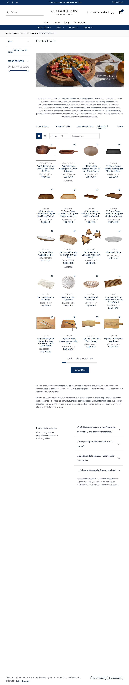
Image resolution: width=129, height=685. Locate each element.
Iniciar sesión (112, 12)
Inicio (8, 33)
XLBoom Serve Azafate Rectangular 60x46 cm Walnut (113, 213)
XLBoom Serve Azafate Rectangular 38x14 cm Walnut (90, 213)
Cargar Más (79, 370)
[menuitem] (46, 22)
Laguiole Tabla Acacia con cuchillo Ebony (68, 341)
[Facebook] (12, 2)
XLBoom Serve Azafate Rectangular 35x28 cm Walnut (45, 213)
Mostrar (54, 136)
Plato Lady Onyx (113, 252)
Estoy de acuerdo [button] (115, 678)
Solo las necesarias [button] (98, 678)
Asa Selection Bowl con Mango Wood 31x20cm (46, 168)
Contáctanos (117, 2)
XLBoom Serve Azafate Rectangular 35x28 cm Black (113, 168)
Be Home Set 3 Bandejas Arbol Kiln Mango (91, 254)
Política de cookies (22, 681)
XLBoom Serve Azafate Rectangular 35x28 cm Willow (68, 213)
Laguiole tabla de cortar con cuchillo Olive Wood (113, 299)
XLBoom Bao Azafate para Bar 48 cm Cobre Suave (91, 168)
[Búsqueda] (7, 12)
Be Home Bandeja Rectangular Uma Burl (68, 254)
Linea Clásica (32, 33)
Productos (18, 33)
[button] (37, 127)
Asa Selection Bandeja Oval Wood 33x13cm (68, 168)
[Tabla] (39, 136)
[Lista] (44, 136)
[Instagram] (8, 2)
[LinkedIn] (17, 2)
